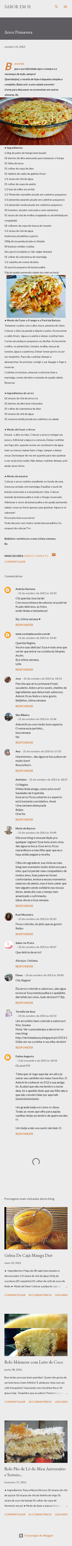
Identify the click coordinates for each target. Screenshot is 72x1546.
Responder (24, 624)
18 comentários (40, 1401)
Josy (18, 678)
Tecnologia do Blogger (38, 1535)
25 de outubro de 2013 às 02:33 (37, 1015)
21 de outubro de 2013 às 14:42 (37, 637)
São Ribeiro (23, 714)
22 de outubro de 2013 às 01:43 (37, 918)
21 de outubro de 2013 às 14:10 (37, 593)
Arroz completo (36, 555)
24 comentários (40, 1295)
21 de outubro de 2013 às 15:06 (37, 719)
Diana (19, 975)
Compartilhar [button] (14, 561)
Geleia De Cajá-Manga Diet (28, 1255)
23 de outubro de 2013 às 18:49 (44, 975)
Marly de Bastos (25, 828)
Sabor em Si (17, 6)
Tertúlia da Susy (25, 1011)
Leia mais (61, 1295)
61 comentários (40, 1514)
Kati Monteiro (24, 914)
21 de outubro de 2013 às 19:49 (37, 832)
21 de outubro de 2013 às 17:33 (42, 751)
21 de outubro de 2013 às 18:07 (48, 779)
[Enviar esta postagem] (54, 555)
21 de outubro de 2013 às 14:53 (43, 678)
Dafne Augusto (25, 1056)
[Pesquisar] (56, 6)
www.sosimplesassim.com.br (33, 633)
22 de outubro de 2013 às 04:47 (37, 947)
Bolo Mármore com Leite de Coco (33, 1362)
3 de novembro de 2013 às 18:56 (37, 1060)
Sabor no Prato (25, 942)
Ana (18, 751)
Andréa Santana (25, 588)
